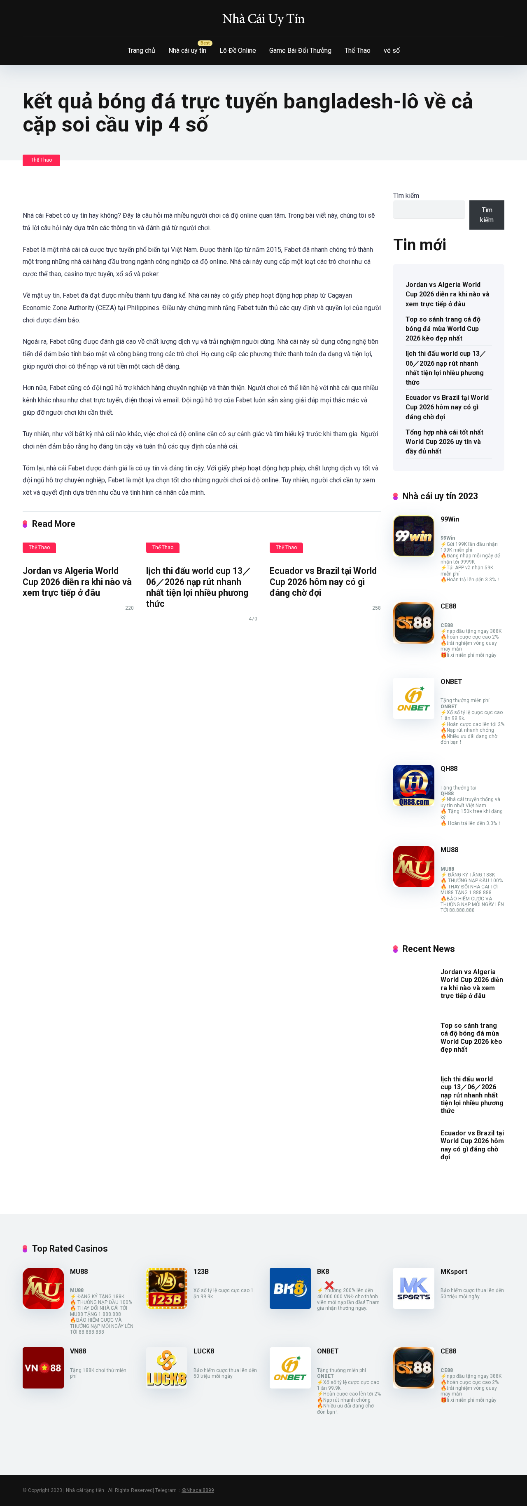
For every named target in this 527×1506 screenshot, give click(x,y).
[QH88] (413, 804)
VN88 (78, 1351)
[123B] (166, 1307)
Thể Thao (358, 50)
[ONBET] (413, 717)
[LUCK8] (166, 1386)
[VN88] (43, 1386)
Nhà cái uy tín (187, 50)
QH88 (449, 769)
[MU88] (413, 885)
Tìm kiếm (406, 196)
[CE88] (413, 641)
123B (201, 1272)
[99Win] (413, 554)
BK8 (323, 1272)
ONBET (451, 682)
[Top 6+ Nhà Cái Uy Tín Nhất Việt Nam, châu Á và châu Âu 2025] (263, 18)
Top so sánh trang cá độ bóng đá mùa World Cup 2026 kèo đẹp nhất (443, 328)
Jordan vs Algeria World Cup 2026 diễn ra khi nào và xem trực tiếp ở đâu (77, 582)
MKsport (454, 1272)
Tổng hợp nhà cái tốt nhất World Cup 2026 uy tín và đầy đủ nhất (444, 441)
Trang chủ (141, 50)
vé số (392, 50)
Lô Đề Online (237, 50)
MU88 (449, 850)
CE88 (448, 606)
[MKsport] (413, 1307)
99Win (450, 519)
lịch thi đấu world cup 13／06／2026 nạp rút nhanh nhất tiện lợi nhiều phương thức (198, 587)
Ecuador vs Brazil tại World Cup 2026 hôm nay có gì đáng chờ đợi (323, 582)
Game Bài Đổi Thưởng (300, 50)
